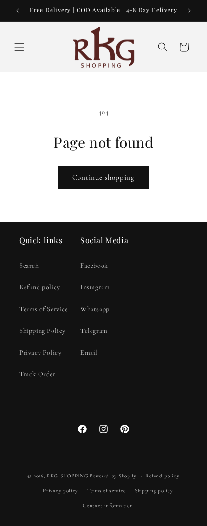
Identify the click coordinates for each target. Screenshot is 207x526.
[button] (19, 47)
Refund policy (39, 287)
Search (29, 265)
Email (89, 352)
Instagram (95, 287)
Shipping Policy (42, 331)
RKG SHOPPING (67, 476)
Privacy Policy (40, 352)
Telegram (94, 331)
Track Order (37, 374)
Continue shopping (103, 177)
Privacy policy (60, 491)
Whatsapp (95, 309)
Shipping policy (154, 491)
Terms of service (106, 491)
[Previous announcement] (17, 10)
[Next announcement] (189, 10)
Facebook (94, 265)
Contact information (108, 505)
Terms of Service (43, 309)
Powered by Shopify (113, 476)
